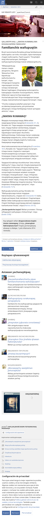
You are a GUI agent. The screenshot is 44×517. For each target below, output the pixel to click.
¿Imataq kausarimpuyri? (19, 353)
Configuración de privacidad (28, 507)
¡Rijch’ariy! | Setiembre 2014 (11, 7)
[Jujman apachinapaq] (36, 7)
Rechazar (15, 513)
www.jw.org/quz (25, 241)
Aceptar (6, 513)
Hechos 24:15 (30, 205)
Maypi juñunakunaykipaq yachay (13, 445)
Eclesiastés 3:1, (31, 123)
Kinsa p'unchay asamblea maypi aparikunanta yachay (19, 449)
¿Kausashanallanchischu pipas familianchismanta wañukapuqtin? (24, 280)
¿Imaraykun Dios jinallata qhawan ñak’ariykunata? (23, 340)
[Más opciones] (41, 7)
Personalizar (27, 513)
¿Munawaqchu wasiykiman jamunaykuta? (20, 369)
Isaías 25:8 (6, 214)
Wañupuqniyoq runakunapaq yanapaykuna (21, 299)
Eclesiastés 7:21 (8, 187)
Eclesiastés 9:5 (31, 196)
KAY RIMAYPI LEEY (8, 12)
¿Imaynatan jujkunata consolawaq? (24, 322)
